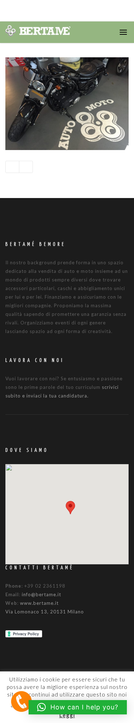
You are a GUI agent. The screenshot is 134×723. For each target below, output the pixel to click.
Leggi (67, 715)
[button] (70, 507)
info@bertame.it (41, 594)
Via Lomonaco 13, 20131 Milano (44, 611)
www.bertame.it (39, 603)
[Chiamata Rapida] (21, 701)
